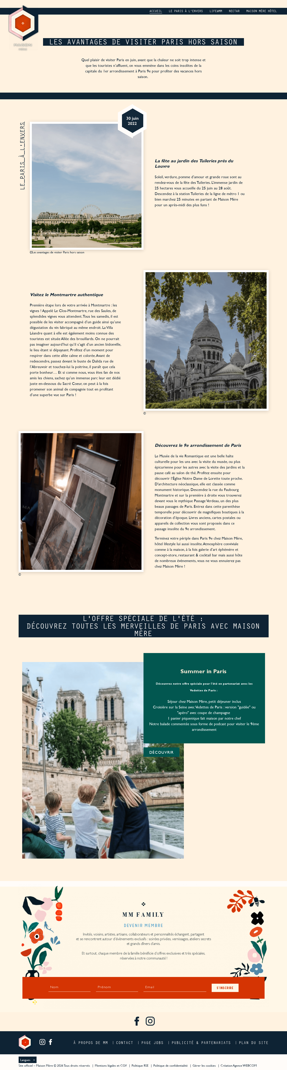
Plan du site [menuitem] (254, 1042)
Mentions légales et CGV (111, 1065)
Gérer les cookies (204, 1065)
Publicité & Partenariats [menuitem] (201, 1042)
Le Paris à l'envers (22, 156)
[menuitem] (136, 1022)
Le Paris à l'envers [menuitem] (186, 11)
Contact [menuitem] (124, 1042)
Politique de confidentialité (170, 1065)
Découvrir (161, 752)
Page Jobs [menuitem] (152, 1042)
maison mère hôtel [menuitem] (261, 11)
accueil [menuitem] (156, 11)
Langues (25, 1059)
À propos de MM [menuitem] (91, 1042)
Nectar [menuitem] (234, 11)
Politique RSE (140, 1065)
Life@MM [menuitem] (216, 11)
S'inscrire (225, 988)
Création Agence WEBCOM (239, 1065)
